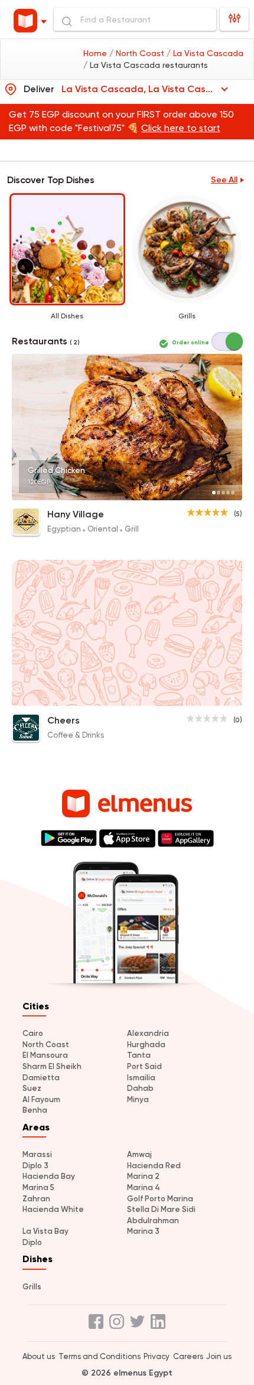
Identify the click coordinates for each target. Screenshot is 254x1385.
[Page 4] (228, 492)
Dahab (140, 1088)
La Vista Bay (45, 1231)
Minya (138, 1099)
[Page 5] (233, 492)
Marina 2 (143, 1176)
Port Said (144, 1066)
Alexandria (148, 1033)
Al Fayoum (41, 1099)
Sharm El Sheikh (52, 1066)
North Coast (45, 1044)
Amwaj (139, 1154)
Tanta (139, 1055)
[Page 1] (214, 492)
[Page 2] (218, 492)
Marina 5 (38, 1187)
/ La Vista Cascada (205, 53)
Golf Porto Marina (160, 1198)
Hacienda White (53, 1209)
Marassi (37, 1154)
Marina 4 (143, 1187)
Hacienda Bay (48, 1176)
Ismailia (141, 1077)
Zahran (36, 1198)
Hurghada (146, 1044)
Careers (188, 1356)
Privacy (157, 1356)
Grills (31, 1286)
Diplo (32, 1242)
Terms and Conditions (99, 1356)
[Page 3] (223, 492)
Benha (34, 1110)
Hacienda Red (154, 1165)
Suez (31, 1088)
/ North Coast (138, 53)
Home (96, 53)
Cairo (32, 1033)
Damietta (41, 1077)
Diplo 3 (35, 1165)
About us (38, 1356)
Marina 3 (143, 1231)
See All (224, 180)
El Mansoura (45, 1055)
